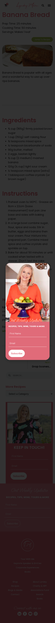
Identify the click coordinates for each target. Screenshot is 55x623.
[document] (27, 311)
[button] (45, 267)
